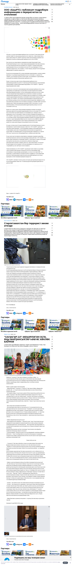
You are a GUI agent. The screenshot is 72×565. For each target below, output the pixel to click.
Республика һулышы (8, 7)
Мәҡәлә (3, 4)
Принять (65, 562)
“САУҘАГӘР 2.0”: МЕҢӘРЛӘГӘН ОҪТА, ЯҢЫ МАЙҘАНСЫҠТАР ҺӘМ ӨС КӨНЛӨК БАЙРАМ (40, 4)
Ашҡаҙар (5, 1)
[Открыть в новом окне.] (9, 199)
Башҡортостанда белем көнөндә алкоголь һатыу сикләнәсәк (57, 4)
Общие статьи (7, 334)
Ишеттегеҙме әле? (8, 220)
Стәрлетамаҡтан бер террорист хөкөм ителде (23, 4)
